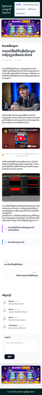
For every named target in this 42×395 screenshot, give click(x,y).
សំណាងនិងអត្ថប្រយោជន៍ (30, 5)
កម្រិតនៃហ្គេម (32, 9)
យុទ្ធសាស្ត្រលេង (21, 9)
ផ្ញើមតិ (9, 357)
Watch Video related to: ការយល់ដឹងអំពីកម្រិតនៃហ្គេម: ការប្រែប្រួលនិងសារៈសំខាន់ (20, 155)
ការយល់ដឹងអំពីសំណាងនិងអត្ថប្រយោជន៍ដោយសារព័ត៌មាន (19, 228)
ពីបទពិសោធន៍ (20, 13)
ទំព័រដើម (18, 5)
